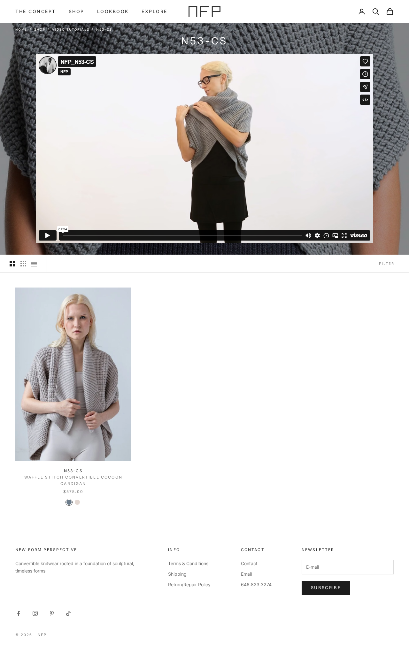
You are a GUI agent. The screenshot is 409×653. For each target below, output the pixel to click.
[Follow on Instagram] (35, 613)
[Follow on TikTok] (68, 613)
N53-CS (104, 29)
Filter (386, 263)
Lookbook (113, 11)
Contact (249, 563)
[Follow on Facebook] (18, 613)
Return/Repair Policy (189, 584)
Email (246, 574)
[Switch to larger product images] (12, 263)
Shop (76, 11)
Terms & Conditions (188, 563)
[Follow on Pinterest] (52, 613)
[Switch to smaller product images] (23, 263)
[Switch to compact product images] (34, 263)
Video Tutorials (70, 29)
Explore (154, 11)
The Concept (35, 11)
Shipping (177, 574)
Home (21, 29)
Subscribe (326, 587)
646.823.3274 (256, 584)
